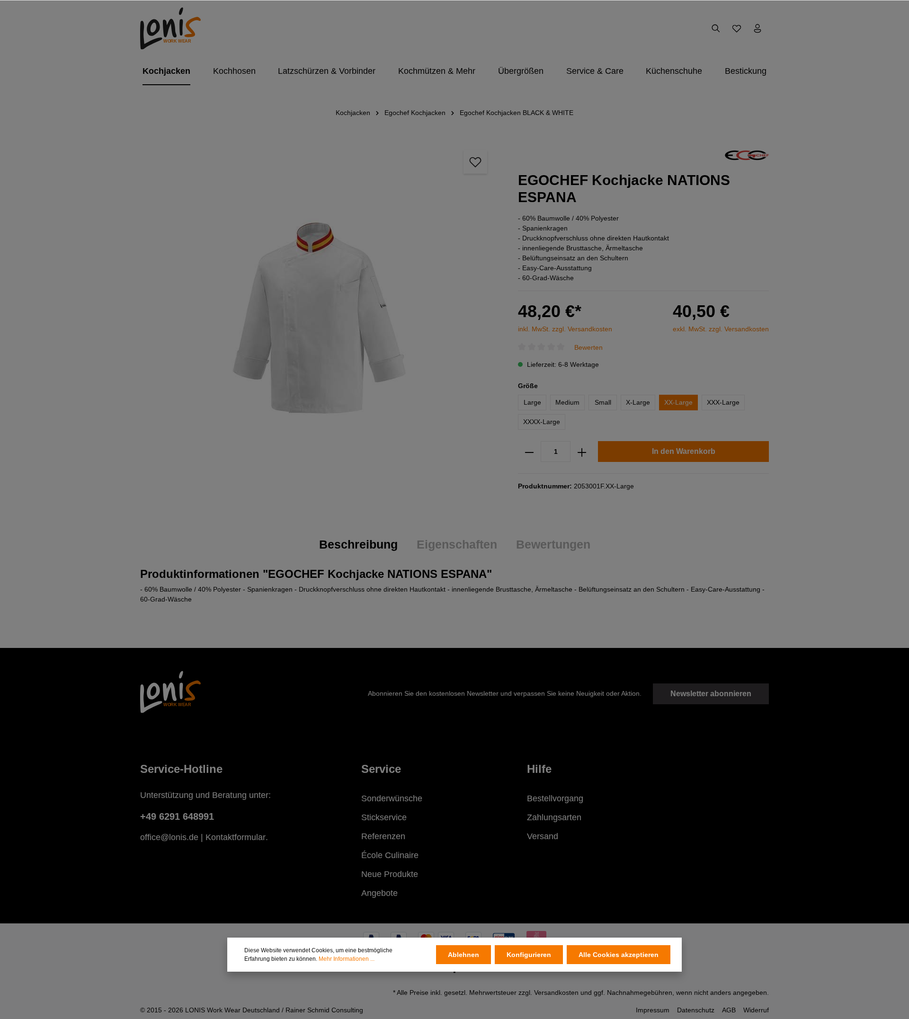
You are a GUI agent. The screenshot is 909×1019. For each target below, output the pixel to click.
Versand (542, 836)
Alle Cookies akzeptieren (619, 954)
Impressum (652, 1010)
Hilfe (539, 768)
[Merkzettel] (736, 28)
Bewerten (588, 347)
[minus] (529, 452)
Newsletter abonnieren (710, 694)
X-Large (638, 403)
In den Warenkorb (683, 452)
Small (603, 403)
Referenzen (383, 836)
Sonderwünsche (391, 798)
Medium (567, 403)
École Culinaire (390, 855)
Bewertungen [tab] (553, 544)
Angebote (379, 893)
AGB (729, 1010)
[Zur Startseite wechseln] (170, 28)
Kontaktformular (235, 837)
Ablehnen (463, 954)
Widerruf (756, 1010)
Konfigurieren (529, 954)
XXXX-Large (541, 422)
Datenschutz (695, 1010)
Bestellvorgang (555, 798)
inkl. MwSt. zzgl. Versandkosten (565, 329)
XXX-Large (723, 403)
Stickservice (384, 817)
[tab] (358, 545)
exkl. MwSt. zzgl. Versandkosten (721, 329)
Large (532, 403)
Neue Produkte (389, 874)
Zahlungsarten (554, 817)
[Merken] (475, 162)
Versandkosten (556, 992)
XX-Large (678, 403)
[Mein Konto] (757, 28)
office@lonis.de (169, 837)
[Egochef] (747, 155)
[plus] (581, 452)
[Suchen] (715, 28)
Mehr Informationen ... (346, 959)
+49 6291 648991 (177, 816)
